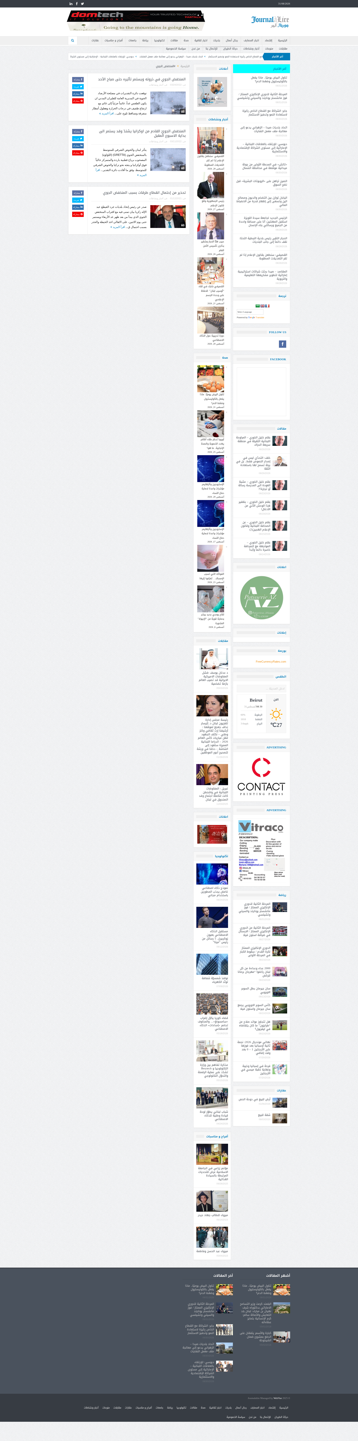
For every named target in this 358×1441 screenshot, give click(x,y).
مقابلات (283, 48)
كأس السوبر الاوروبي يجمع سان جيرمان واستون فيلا (254, 1006)
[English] (262, 306)
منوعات (269, 48)
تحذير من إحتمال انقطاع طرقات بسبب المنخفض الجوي (144, 192)
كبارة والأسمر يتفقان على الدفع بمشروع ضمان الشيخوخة (255, 1336)
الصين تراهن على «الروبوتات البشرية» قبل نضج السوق (261, 182)
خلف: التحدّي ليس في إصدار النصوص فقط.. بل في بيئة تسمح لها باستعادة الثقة (253, 463)
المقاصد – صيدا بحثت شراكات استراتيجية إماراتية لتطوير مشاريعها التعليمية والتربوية (262, 275)
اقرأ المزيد (107, 113)
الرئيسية (282, 40)
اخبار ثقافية (200, 40)
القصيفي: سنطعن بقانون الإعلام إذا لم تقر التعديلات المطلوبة (210, 160)
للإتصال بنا (211, 48)
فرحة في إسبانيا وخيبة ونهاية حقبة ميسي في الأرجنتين (255, 1069)
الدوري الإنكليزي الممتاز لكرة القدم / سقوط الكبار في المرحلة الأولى (255, 951)
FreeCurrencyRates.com (271, 661)
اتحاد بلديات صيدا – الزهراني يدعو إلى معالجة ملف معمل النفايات (242, 57)
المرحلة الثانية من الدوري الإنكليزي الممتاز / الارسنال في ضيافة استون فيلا (254, 931)
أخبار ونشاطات (251, 48)
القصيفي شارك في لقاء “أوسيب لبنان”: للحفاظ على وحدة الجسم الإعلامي (211, 293)
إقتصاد (268, 40)
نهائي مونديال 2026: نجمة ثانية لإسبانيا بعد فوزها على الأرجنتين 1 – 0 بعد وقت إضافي (253, 1047)
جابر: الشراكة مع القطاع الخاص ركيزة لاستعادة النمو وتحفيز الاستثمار (264, 112)
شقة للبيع (264, 1115)
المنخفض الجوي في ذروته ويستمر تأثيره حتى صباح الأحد (142, 79)
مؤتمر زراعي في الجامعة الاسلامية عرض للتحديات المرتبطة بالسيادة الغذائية (213, 1174)
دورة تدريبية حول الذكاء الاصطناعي (212, 337)
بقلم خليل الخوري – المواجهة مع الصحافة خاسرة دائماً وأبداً (257, 546)
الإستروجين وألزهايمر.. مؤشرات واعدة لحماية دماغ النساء (212, 488)
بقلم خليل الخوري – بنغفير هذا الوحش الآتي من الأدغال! (254, 505)
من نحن (195, 48)
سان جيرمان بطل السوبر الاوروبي (255, 990)
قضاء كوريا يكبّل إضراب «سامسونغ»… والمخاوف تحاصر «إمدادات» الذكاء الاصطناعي (213, 1023)
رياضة (145, 40)
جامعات (132, 40)
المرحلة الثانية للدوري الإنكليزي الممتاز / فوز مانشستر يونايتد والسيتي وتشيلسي (262, 96)
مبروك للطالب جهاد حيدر (213, 1215)
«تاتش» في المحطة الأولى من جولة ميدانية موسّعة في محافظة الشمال (75, 57)
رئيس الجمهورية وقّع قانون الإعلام (213, 203)
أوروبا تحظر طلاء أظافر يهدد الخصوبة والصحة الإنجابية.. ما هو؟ (212, 443)
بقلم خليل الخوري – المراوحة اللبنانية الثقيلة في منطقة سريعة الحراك (253, 441)
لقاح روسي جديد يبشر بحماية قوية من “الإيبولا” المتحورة (211, 619)
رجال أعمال (232, 40)
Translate (260, 317)
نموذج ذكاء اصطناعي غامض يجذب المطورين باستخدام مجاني (214, 891)
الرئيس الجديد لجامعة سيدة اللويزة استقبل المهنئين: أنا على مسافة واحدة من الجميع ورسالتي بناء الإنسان (263, 221)
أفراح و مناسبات (114, 40)
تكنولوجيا (159, 40)
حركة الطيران (230, 48)
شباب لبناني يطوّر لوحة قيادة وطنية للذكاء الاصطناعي (214, 1115)
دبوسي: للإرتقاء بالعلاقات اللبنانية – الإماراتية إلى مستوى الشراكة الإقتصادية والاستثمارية (161, 57)
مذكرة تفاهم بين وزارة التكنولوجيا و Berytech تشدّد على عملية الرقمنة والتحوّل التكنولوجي (213, 1070)
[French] (267, 306)
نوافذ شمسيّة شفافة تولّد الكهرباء (215, 980)
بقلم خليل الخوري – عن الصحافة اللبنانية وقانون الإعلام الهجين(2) (255, 526)
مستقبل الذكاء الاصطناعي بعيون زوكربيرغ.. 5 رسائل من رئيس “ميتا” (215, 937)
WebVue (278, 1398)
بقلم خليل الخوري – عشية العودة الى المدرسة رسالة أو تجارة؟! (254, 485)
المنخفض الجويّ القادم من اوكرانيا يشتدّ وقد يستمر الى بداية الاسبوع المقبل (142, 133)
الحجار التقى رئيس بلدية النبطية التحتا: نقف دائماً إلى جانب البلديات (263, 240)
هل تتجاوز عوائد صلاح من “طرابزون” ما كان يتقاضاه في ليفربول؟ (254, 1025)
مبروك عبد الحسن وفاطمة (212, 1251)
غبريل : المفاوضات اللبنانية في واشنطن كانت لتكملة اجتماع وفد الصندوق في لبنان (213, 794)
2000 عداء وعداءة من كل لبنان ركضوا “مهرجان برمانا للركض (254, 972)
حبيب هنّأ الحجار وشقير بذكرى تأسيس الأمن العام (212, 246)
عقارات (95, 40)
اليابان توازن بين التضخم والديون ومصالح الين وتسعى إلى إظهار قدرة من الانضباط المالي (261, 201)
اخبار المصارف (251, 40)
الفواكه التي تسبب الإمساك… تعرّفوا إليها (212, 576)
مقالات (174, 40)
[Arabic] (257, 306)
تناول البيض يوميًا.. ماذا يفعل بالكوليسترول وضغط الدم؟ (212, 398)
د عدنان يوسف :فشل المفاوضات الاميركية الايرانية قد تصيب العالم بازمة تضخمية (213, 678)
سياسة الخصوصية (176, 48)
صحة (186, 40)
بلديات (216, 40)
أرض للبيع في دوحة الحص (254, 1099)
